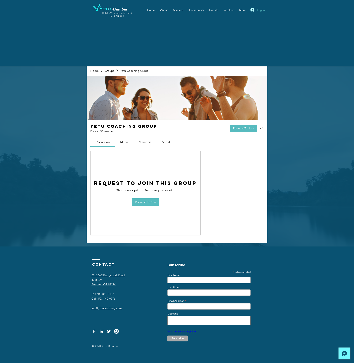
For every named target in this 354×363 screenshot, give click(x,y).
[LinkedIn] (101, 331)
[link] (103, 142)
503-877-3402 (105, 294)
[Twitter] (109, 331)
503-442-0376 (107, 298)
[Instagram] (116, 331)
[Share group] (261, 128)
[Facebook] (93, 331)
